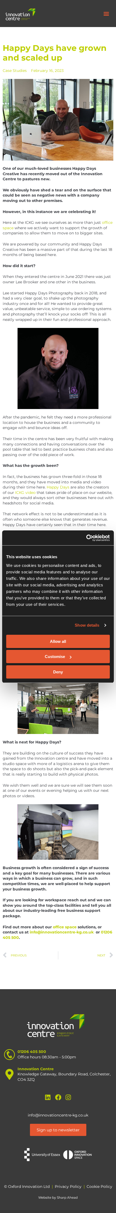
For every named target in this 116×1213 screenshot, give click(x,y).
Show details (87, 625)
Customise (55, 656)
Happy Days (58, 487)
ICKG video (25, 492)
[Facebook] (58, 1097)
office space (65, 927)
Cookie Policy (99, 1186)
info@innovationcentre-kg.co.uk (58, 1115)
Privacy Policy (68, 1186)
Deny (58, 672)
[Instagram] (68, 1097)
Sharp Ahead (67, 1197)
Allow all (58, 641)
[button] (106, 13)
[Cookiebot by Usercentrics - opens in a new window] (86, 537)
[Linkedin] (48, 1097)
